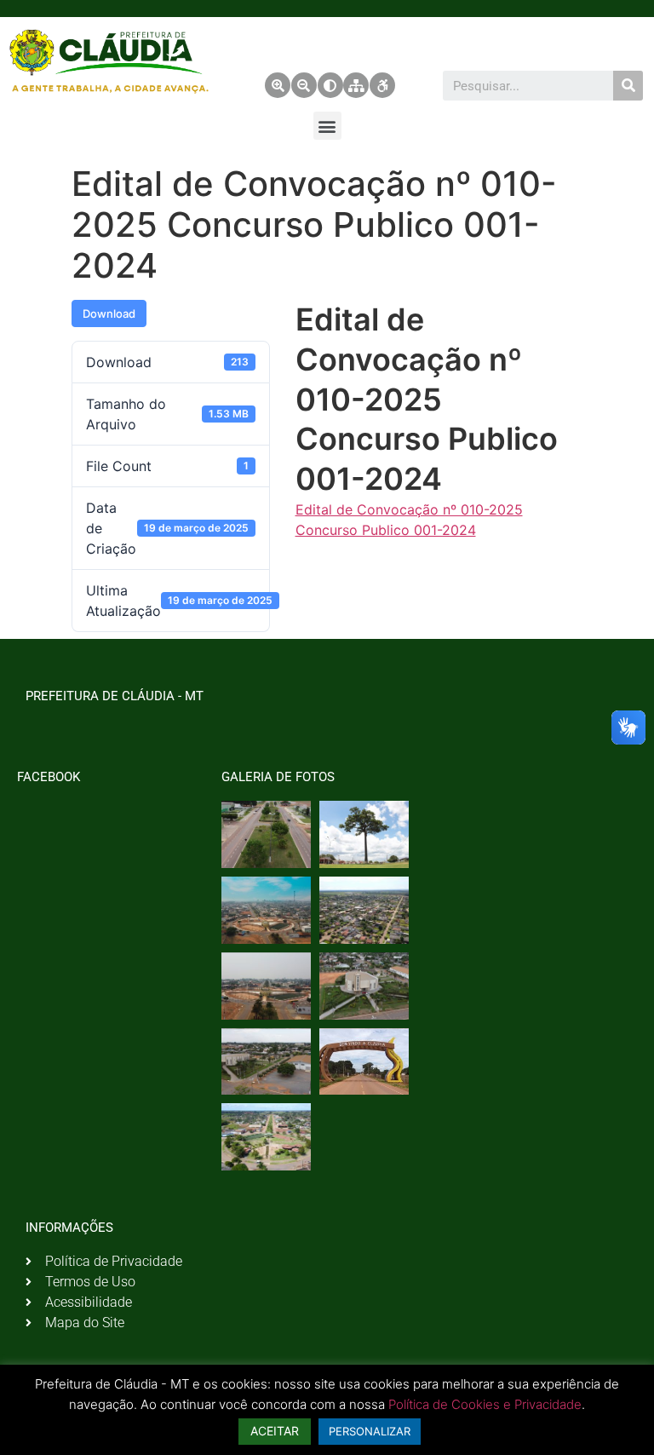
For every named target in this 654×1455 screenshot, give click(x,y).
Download (109, 313)
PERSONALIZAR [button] (369, 1431)
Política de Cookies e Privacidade (485, 1404)
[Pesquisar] (628, 86)
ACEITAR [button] (274, 1430)
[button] (327, 126)
